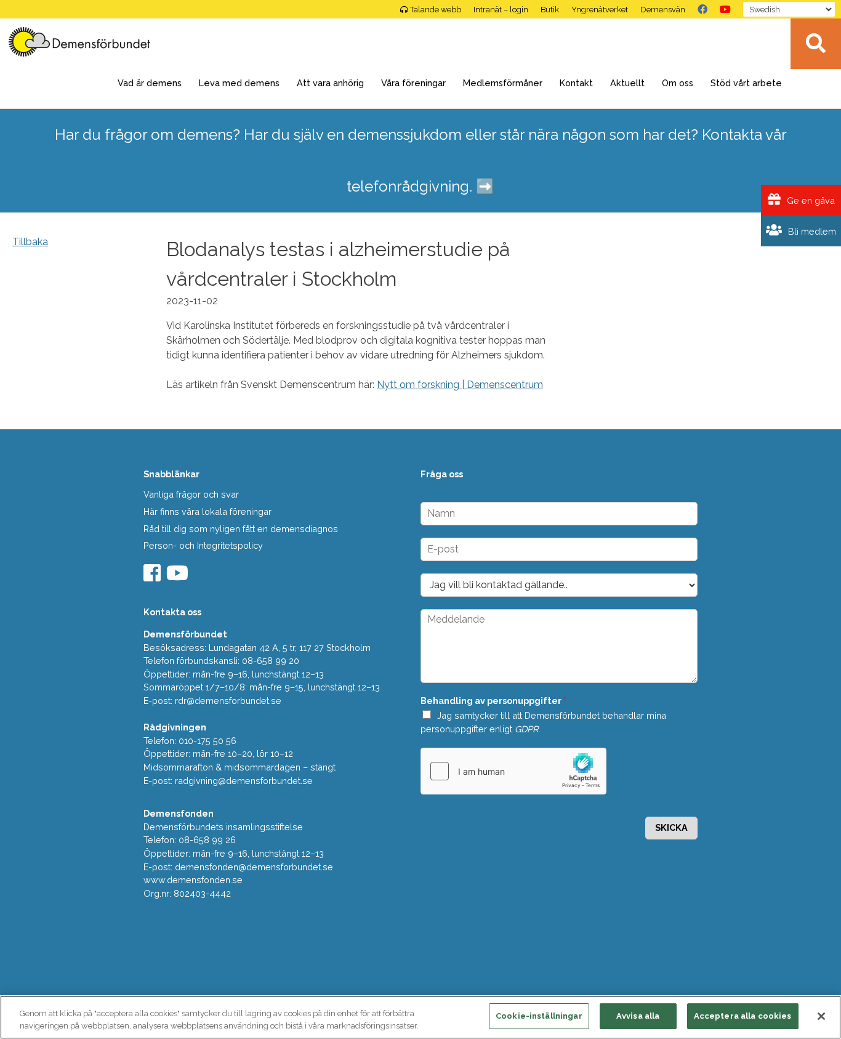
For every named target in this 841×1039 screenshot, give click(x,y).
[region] (420, 1017)
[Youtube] (178, 577)
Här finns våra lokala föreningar (207, 511)
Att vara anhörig (330, 83)
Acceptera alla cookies (743, 1016)
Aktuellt (627, 83)
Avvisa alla (637, 1016)
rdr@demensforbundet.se (228, 700)
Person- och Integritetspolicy (203, 545)
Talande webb (435, 9)
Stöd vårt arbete (746, 83)
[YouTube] (725, 9)
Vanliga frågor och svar (191, 494)
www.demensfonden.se (193, 880)
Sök (816, 43)
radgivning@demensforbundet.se (244, 780)
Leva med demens (239, 83)
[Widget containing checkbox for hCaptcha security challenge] (513, 771)
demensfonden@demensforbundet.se (254, 867)
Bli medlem (811, 231)
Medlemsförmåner (502, 83)
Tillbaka (30, 242)
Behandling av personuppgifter (493, 700)
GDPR (526, 729)
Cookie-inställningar (539, 1016)
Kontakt (576, 83)
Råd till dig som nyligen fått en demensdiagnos (240, 529)
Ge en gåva (809, 200)
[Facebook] (702, 9)
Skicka (671, 827)
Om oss (677, 83)
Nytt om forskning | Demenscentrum (460, 384)
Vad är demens (150, 83)
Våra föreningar (413, 83)
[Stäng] (821, 1016)
